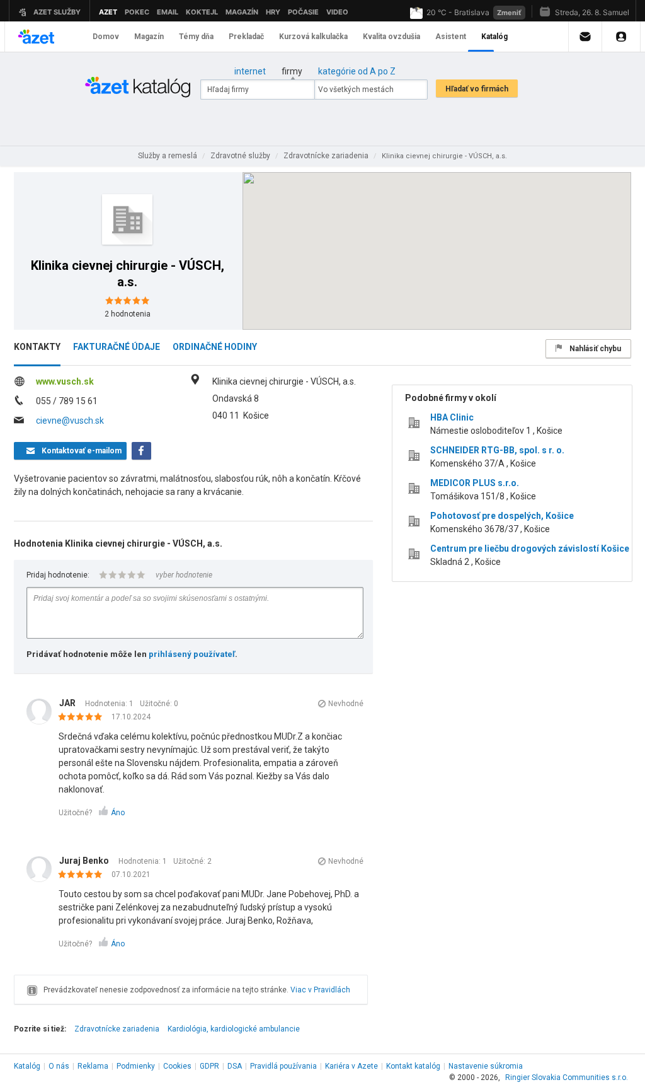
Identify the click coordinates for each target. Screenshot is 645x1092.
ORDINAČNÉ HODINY (215, 347)
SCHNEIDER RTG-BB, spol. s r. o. (497, 450)
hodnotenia (128, 314)
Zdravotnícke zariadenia (116, 1029)
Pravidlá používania (283, 1066)
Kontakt (413, 1066)
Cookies (177, 1066)
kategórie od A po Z (357, 71)
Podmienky (136, 1066)
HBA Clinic (452, 417)
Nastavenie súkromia (485, 1066)
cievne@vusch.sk (70, 420)
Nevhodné (345, 703)
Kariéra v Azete (351, 1066)
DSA (234, 1066)
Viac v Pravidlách (320, 989)
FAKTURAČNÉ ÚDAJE (116, 347)
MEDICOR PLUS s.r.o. (474, 483)
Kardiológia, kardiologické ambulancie (234, 1029)
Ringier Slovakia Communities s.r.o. (566, 1077)
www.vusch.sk (65, 381)
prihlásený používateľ (192, 654)
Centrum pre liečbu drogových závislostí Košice (529, 548)
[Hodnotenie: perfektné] (83, 717)
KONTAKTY (37, 347)
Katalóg (27, 1066)
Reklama (92, 1066)
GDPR (209, 1066)
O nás (59, 1066)
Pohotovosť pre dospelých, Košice (502, 516)
